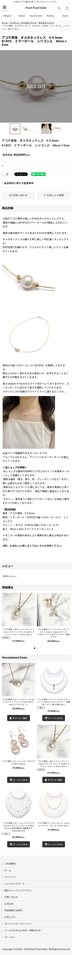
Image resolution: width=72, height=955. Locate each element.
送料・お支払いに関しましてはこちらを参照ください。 (33, 545)
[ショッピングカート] (67, 8)
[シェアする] (7, 174)
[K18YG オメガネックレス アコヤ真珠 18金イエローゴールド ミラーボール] (36, 86)
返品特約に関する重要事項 (18, 183)
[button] (4, 8)
